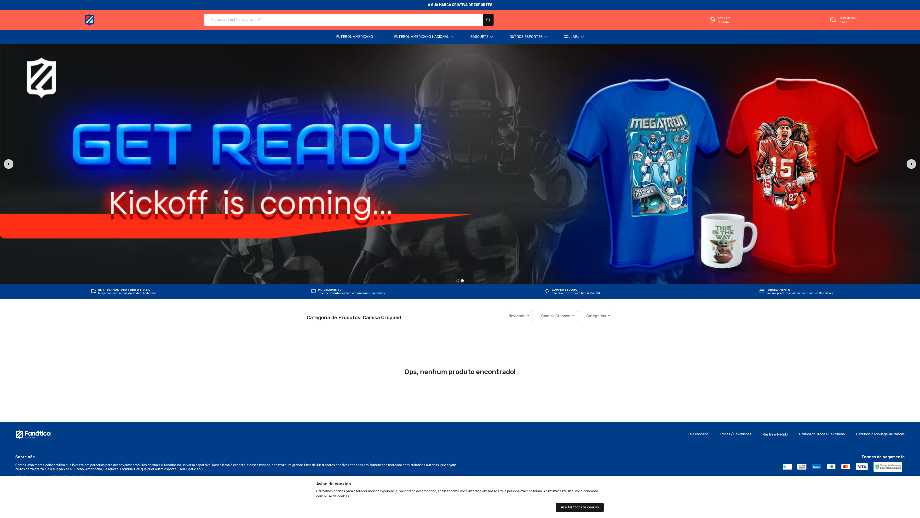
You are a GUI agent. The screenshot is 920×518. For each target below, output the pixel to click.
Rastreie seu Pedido (847, 20)
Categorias (596, 316)
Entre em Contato (724, 20)
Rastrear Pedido (775, 434)
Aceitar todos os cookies (580, 507)
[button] (357, 37)
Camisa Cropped (556, 316)
